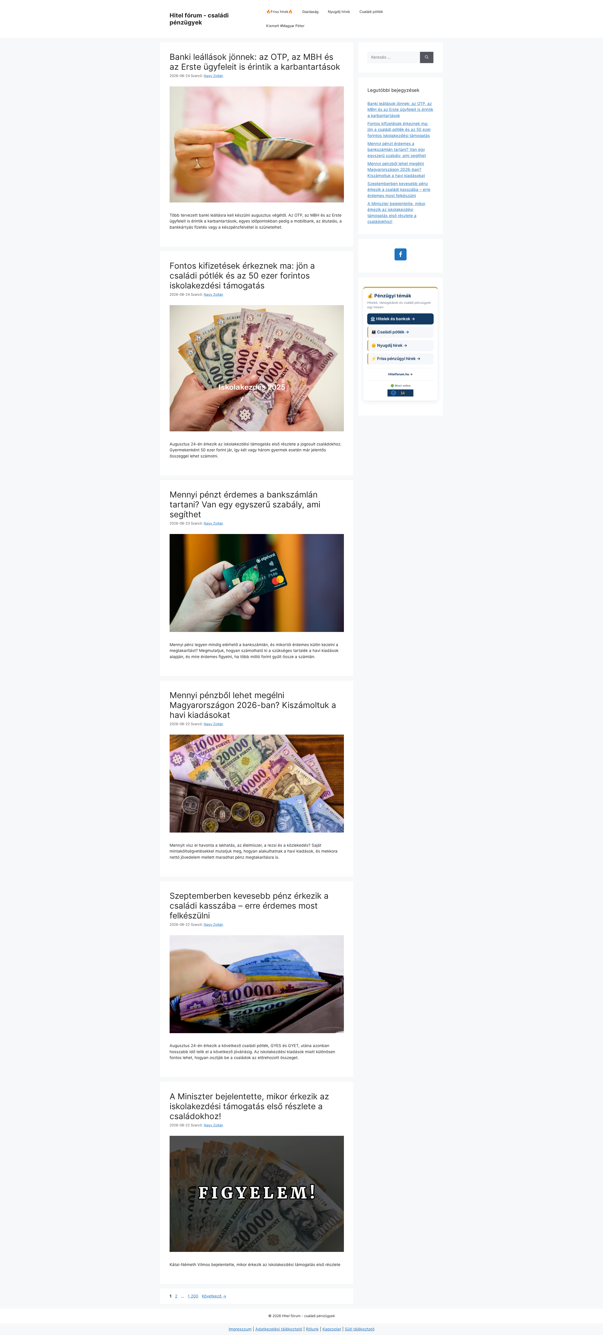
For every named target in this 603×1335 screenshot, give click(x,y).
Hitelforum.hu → (400, 374)
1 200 (192, 1296)
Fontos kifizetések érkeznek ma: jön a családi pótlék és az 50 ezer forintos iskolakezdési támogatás (242, 275)
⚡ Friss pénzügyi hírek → (395, 358)
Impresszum (240, 1329)
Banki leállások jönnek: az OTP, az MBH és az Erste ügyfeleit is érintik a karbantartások (255, 62)
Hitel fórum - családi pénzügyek (199, 19)
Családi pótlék (371, 11)
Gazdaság (310, 11)
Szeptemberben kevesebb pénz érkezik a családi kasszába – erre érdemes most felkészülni (249, 905)
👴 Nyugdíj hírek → (389, 345)
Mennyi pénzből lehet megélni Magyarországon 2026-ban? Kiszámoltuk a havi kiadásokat (253, 705)
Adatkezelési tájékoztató (278, 1329)
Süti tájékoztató (360, 1329)
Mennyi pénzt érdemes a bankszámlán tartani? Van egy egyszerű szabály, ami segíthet (245, 504)
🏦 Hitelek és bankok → (392, 318)
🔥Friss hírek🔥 (279, 11)
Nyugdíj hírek (339, 11)
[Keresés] (426, 57)
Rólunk (312, 1329)
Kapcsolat (331, 1329)
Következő (214, 1296)
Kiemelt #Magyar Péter (285, 26)
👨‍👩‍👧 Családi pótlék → (390, 332)
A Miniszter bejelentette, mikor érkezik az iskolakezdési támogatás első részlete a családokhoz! (249, 1106)
